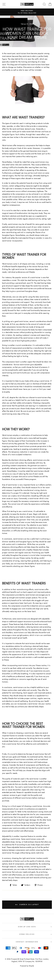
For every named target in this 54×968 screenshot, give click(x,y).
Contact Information (27, 942)
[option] (27, 12)
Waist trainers (7, 435)
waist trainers (21, 53)
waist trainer (6, 131)
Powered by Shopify (27, 966)
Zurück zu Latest (29, 904)
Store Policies (27, 934)
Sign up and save (27, 927)
